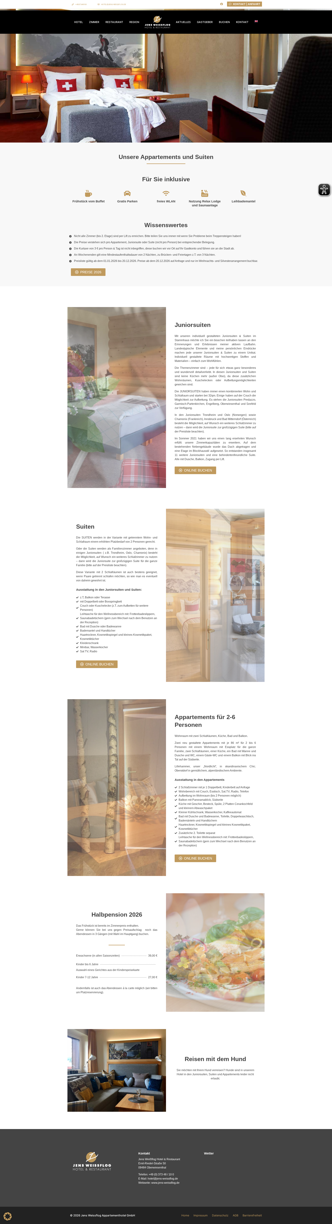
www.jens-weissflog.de (165, 1182)
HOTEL (78, 22)
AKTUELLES (183, 22)
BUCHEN (224, 22)
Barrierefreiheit (252, 1215)
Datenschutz (220, 1215)
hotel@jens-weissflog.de (113, 4)
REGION (134, 22)
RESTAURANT (114, 22)
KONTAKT (242, 22)
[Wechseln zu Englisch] (256, 21)
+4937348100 (81, 4)
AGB (235, 1215)
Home (185, 1215)
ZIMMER (94, 22)
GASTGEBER (205, 22)
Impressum (200, 1215)
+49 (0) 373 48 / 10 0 (161, 1174)
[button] (7, 1216)
